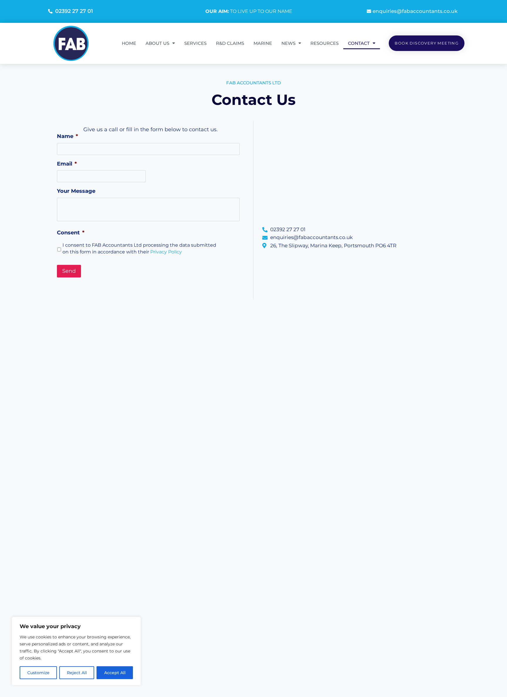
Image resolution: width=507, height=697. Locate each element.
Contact (359, 43)
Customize (38, 672)
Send (69, 271)
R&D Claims (230, 43)
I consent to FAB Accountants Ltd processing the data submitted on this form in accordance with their (139, 248)
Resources (324, 43)
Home (129, 43)
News (288, 43)
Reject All (77, 672)
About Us (157, 43)
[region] (76, 651)
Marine (263, 43)
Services (195, 43)
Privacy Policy (166, 252)
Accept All (115, 672)
